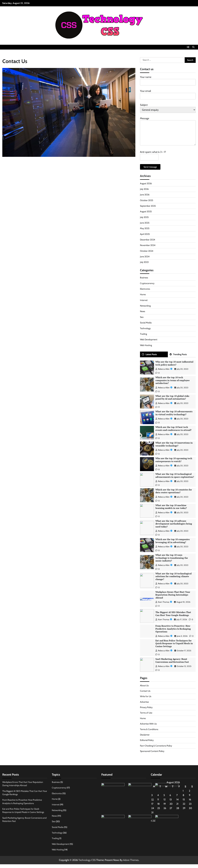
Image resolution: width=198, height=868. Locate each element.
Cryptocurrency (147, 283)
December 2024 (147, 239)
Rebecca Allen (164, 369)
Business (144, 277)
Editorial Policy (147, 740)
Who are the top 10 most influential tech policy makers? (174, 363)
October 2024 (146, 251)
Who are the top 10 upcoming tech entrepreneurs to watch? (173, 460)
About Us (144, 685)
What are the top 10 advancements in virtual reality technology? (173, 413)
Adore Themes (131, 860)
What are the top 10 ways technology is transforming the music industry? (171, 557)
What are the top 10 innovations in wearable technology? (174, 444)
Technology (145, 328)
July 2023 (144, 262)
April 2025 (145, 234)
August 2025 (146, 211)
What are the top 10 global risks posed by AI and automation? (172, 397)
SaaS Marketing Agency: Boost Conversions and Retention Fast (172, 660)
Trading (143, 334)
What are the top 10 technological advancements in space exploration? (174, 475)
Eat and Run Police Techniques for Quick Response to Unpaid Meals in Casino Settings (174, 643)
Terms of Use (146, 712)
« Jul (153, 820)
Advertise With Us (148, 723)
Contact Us (145, 691)
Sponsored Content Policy (152, 751)
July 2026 (144, 189)
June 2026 (144, 194)
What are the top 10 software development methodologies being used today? (173, 523)
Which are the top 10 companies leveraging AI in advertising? (172, 541)
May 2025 (144, 228)
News (142, 311)
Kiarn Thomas (163, 602)
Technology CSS (87, 860)
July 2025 (144, 217)
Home (143, 294)
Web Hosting (146, 345)
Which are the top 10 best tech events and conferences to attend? (173, 428)
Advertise (144, 701)
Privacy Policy (146, 707)
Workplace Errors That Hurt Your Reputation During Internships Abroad (172, 594)
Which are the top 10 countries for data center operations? (173, 491)
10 (152, 799)
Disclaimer (145, 734)
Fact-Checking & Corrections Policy (156, 745)
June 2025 (144, 222)
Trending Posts (180, 354)
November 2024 (147, 245)
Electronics (145, 288)
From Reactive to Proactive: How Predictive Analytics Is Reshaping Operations (173, 628)
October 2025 (146, 200)
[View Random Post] (188, 47)
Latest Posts (151, 354)
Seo (142, 317)
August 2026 (146, 183)
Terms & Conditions (149, 729)
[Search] (193, 47)
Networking (145, 305)
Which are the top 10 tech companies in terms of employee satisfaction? (172, 380)
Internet (144, 300)
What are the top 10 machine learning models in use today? (171, 507)
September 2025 (148, 205)
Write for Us (145, 696)
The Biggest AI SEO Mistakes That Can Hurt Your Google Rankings (173, 614)
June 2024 (144, 256)
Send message (150, 166)
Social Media (146, 322)
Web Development (148, 339)
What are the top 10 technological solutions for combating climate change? (173, 576)
